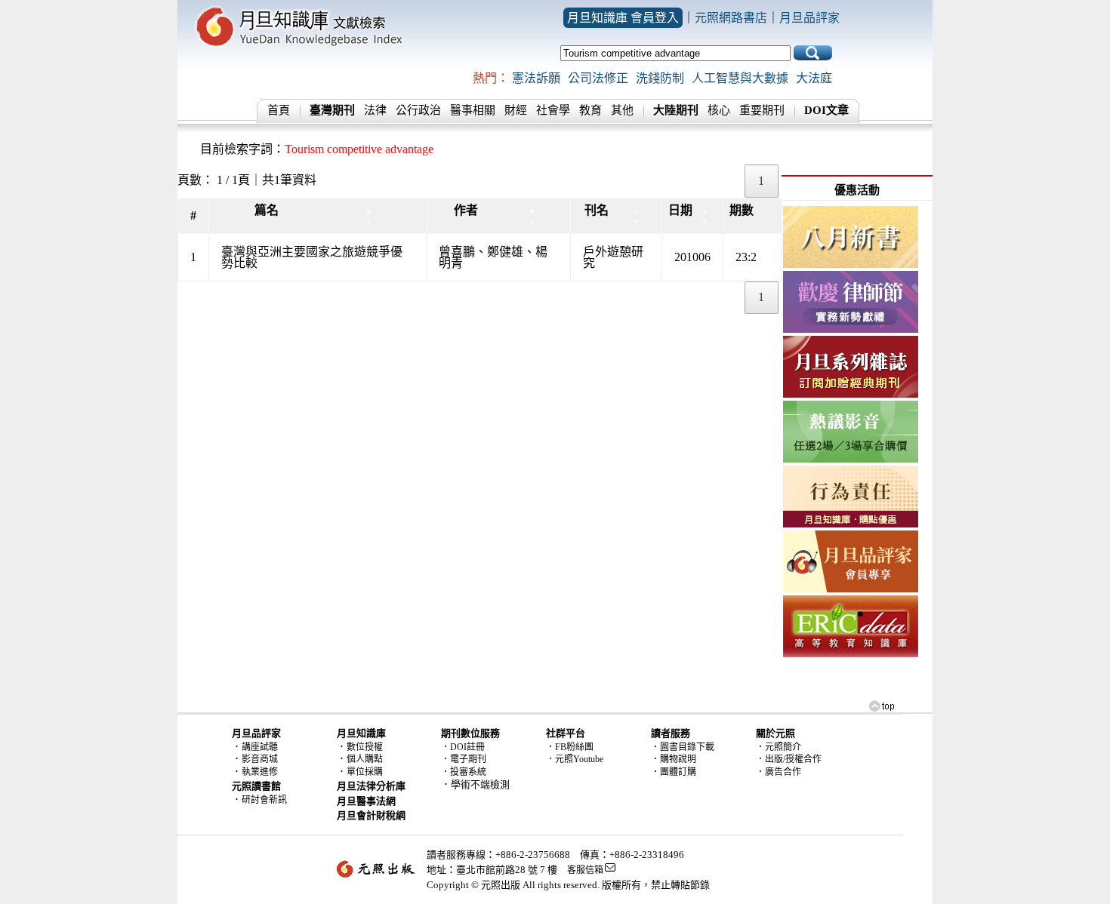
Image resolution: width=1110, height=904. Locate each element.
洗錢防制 (660, 78)
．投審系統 (463, 772)
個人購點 (365, 759)
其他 (622, 110)
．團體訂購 (673, 772)
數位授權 (365, 747)
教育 (590, 110)
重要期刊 (762, 110)
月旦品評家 (809, 17)
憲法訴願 (536, 78)
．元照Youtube (574, 759)
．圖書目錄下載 (682, 747)
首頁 (278, 110)
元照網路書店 (731, 17)
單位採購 (365, 772)
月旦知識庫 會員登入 (623, 17)
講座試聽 (260, 747)
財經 (515, 110)
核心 (719, 110)
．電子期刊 (463, 759)
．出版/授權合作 (789, 759)
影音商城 (260, 759)
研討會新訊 (264, 800)
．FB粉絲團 (570, 747)
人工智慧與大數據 (740, 78)
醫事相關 (472, 110)
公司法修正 (598, 78)
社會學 (553, 110)
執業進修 (260, 772)
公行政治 (418, 110)
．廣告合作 (778, 772)
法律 (375, 110)
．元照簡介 (778, 747)
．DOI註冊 (463, 747)
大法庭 (814, 78)
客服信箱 (585, 870)
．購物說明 (673, 759)
